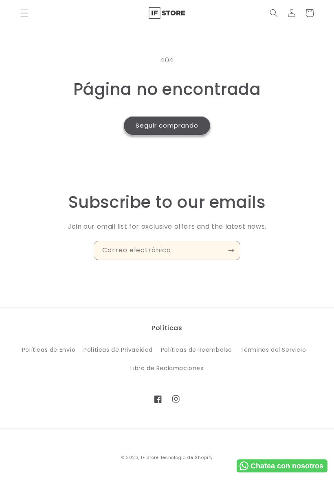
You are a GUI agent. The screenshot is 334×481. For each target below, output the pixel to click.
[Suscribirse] (231, 250)
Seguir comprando (167, 125)
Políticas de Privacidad (118, 350)
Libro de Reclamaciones (166, 368)
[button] (24, 13)
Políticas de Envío (49, 350)
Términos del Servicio (273, 350)
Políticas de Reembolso (196, 350)
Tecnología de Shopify (186, 458)
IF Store (150, 458)
